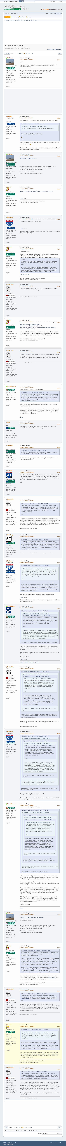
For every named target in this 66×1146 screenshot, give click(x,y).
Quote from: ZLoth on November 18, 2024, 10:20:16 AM (34, 993)
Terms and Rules (54, 1142)
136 (29, 53)
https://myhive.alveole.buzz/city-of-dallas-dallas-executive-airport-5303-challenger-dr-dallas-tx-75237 (37, 328)
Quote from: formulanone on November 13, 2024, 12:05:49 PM (36, 950)
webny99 (10, 445)
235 (32, 53)
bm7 (8, 422)
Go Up (6, 1127)
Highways (36, 662)
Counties (22, 662)
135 (27, 53)
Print (59, 53)
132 (19, 53)
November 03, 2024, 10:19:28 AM (26, 155)
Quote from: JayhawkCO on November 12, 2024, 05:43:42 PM (35, 671)
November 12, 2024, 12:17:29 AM (26, 423)
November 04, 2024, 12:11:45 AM (26, 188)
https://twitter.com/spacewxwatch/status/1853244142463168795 (36, 191)
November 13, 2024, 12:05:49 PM (26, 805)
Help (49, 1142)
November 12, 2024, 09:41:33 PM (26, 733)
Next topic (58, 49)
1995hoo (10, 58)
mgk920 (9, 471)
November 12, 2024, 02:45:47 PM (26, 472)
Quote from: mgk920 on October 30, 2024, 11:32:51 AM (34, 124)
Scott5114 (10, 284)
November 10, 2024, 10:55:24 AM (26, 321)
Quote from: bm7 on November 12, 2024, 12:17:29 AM (34, 450)
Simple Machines (14, 1142)
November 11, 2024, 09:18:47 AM (26, 387)
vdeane (9, 116)
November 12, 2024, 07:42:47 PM (26, 668)
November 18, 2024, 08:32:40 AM (26, 914)
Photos (21, 417)
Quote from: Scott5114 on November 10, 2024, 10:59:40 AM (35, 392)
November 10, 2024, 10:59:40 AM (26, 352)
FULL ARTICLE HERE (25, 274)
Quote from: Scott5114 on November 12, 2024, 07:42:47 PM (35, 736)
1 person (21, 228)
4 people (21, 198)
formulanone (11, 386)
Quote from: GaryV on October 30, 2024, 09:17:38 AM (35, 126)
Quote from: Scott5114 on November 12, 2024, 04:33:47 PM (35, 539)
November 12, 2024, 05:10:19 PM (26, 536)
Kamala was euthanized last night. (28, 158)
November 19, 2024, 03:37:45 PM (26, 1068)
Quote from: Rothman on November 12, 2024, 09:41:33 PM (35, 810)
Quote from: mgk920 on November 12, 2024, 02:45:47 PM (35, 503)
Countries (31, 662)
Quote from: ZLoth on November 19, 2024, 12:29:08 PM (34, 1072)
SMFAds (4, 1144)
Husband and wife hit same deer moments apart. (32, 917)
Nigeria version (52, 977)
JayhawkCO (11, 606)
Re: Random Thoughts (25, 58)
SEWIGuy (10, 535)
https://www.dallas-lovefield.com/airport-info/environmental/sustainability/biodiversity (31, 325)
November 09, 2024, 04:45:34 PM (26, 248)
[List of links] (6, 210)
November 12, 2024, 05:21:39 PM (26, 562)
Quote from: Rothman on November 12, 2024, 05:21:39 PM (35, 611)
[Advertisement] (33, 33)
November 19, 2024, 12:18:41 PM (26, 990)
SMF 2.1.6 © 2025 (6, 1142)
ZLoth (9, 187)
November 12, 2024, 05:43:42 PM (26, 607)
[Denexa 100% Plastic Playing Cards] (6, 313)
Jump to (40, 1133)
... (17, 53)
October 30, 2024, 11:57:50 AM (26, 59)
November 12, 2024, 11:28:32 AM (26, 447)
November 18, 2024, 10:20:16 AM (26, 947)
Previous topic (50, 49)
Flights (26, 662)
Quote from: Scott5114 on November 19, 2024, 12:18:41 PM (35, 1029)
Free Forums (10, 1144)
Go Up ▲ (61, 1142)
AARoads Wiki (58, 13)
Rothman (10, 217)
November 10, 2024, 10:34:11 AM (26, 286)
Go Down (7, 53)
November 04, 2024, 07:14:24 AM (26, 219)
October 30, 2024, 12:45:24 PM (26, 117)
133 (21, 53)
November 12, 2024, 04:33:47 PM (26, 500)
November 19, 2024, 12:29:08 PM (26, 1026)
